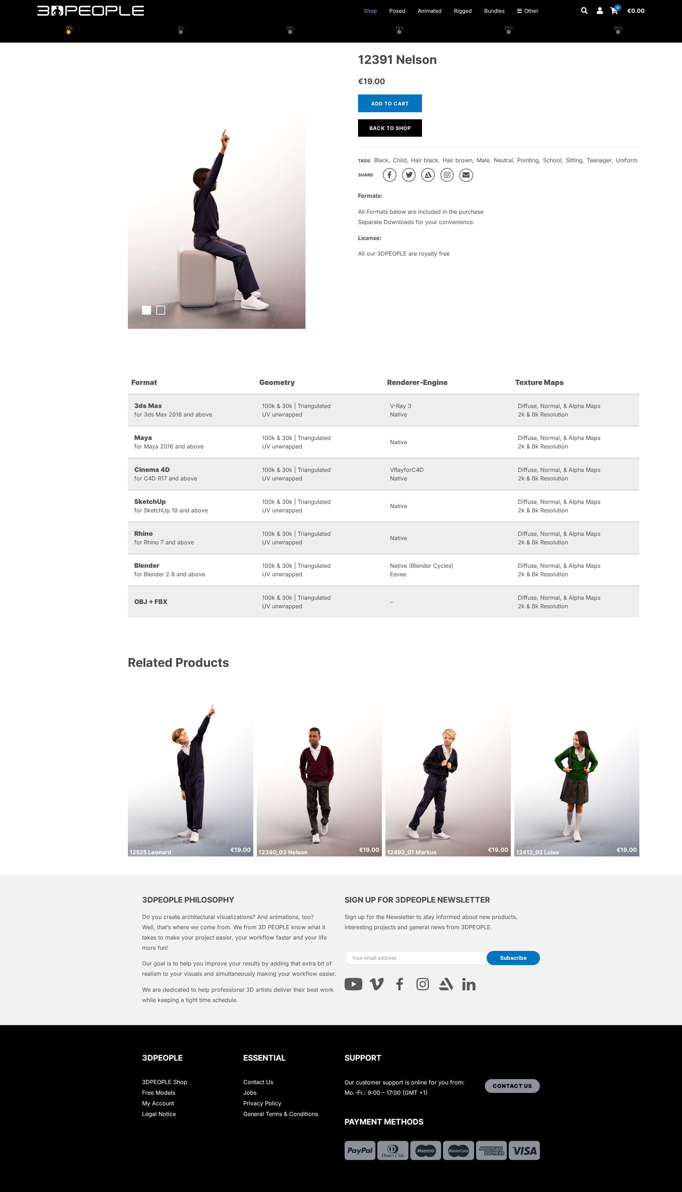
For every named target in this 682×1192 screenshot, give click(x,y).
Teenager (599, 160)
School (552, 160)
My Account (158, 1103)
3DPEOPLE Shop (164, 1081)
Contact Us (258, 1081)
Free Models (158, 1092)
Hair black (424, 160)
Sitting (574, 160)
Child (400, 160)
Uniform (627, 160)
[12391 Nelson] (389, 175)
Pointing (528, 160)
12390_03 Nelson (283, 852)
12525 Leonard (150, 852)
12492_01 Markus (412, 852)
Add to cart (390, 103)
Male (483, 160)
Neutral (503, 160)
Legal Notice (159, 1113)
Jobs (249, 1092)
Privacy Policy (262, 1103)
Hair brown (457, 160)
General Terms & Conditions (280, 1113)
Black (381, 160)
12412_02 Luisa (537, 852)
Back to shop (390, 128)
